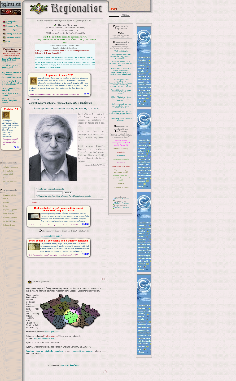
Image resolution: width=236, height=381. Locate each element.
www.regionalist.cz (52, 332)
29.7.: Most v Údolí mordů (12, 78)
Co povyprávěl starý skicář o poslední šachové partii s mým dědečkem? (120, 113)
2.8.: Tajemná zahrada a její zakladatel (11, 73)
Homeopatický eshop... (121, 187)
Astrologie (121, 152)
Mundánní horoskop (121, 148)
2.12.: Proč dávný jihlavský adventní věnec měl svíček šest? (12, 83)
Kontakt (121, 184)
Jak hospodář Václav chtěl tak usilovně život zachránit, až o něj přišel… (120, 56)
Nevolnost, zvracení (10, 221)
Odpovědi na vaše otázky (121, 166)
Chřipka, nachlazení (10, 167)
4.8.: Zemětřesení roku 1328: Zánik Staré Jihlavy (11, 60)
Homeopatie (121, 156)
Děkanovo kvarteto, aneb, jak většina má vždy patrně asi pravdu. (120, 63)
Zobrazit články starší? (51, 236)
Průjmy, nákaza (9, 225)
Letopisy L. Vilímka (14, 26)
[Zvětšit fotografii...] (53, 180)
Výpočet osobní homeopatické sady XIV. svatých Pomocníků (121, 143)
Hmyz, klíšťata (8, 213)
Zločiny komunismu (14, 34)
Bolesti (5, 206)
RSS (8, 41)
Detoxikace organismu (11, 178)
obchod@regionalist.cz (83, 351)
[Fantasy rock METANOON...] (12, 14)
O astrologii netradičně (121, 159)
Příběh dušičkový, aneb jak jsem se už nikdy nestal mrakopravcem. (121, 106)
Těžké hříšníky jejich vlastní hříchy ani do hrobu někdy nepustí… (121, 99)
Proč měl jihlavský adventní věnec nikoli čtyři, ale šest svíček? (121, 91)
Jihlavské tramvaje (14, 37)
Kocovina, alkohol (10, 217)
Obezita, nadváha (10, 182)
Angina (6, 202)
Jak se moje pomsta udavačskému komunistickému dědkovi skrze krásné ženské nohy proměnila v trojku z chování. (120, 83)
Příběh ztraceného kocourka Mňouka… (121, 119)
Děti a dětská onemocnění (8, 172)
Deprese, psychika (10, 210)
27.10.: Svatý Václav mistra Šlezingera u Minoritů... (10, 100)
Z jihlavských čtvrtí (14, 30)
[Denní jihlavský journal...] (12, 8)
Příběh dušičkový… (121, 51)
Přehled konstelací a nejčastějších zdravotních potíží (121, 178)
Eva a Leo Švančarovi (70, 365)
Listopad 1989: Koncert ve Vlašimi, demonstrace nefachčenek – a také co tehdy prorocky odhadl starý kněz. (120, 72)
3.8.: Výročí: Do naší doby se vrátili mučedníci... (10, 67)
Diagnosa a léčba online (9, 196)
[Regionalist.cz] (39, 15)
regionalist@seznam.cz (44, 338)
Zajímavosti (121, 163)
